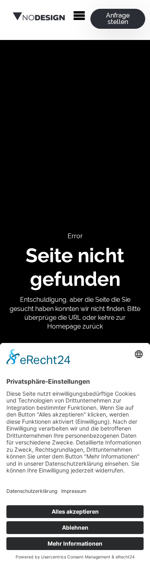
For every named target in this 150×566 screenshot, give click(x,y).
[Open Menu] (79, 16)
